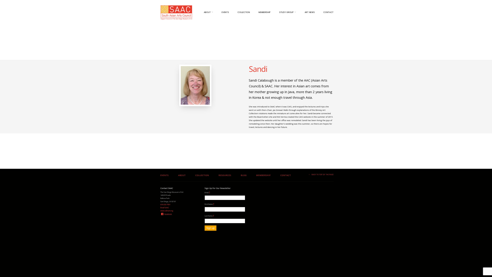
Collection (244, 12)
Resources (225, 175)
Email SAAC (164, 207)
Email (207, 192)
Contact (328, 12)
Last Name (209, 215)
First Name (209, 204)
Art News (310, 12)
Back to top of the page (322, 174)
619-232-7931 (165, 204)
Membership (265, 12)
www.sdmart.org (166, 211)
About (207, 12)
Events (225, 12)
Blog (244, 175)
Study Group (286, 12)
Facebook (168, 214)
